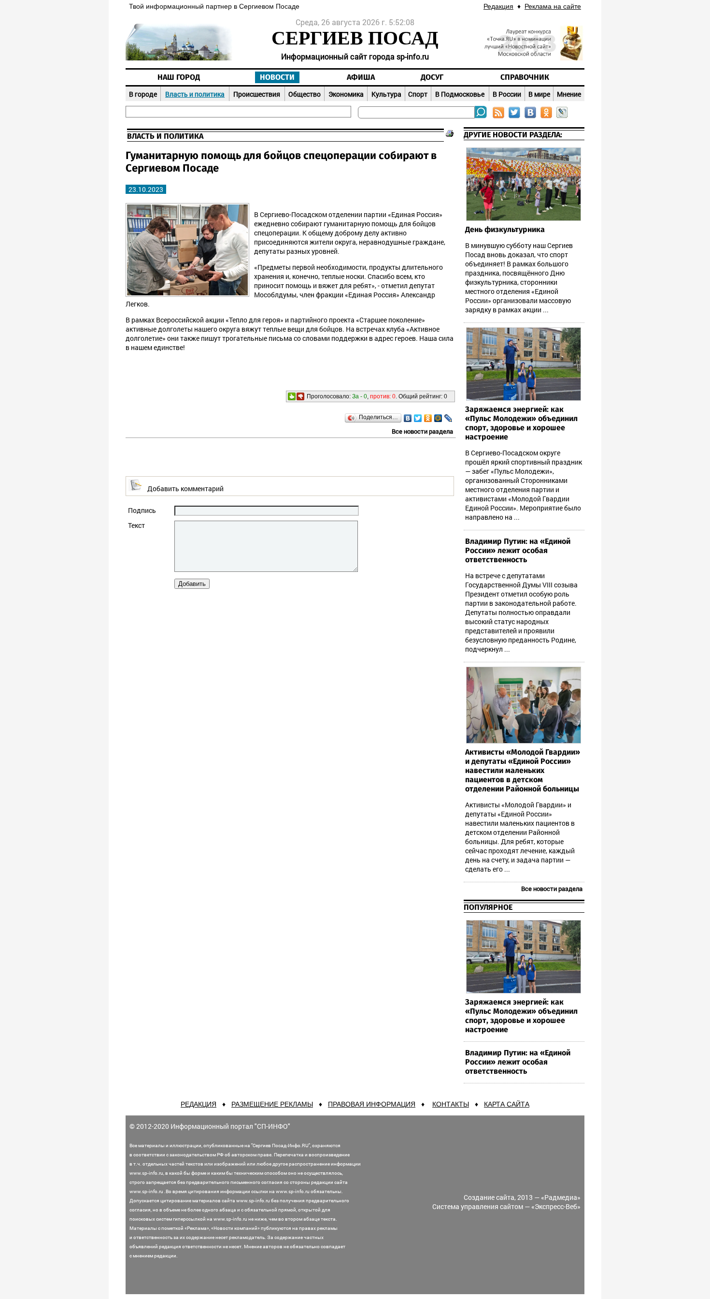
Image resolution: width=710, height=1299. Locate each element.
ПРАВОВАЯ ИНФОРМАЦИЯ (371, 1104)
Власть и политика (195, 94)
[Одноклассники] (428, 418)
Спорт (417, 94)
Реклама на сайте (553, 6)
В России (507, 94)
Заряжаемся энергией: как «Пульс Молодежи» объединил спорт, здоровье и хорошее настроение (521, 423)
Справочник (524, 77)
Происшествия (256, 94)
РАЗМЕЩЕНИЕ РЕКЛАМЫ (272, 1104)
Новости (277, 77)
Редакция (498, 6)
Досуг (432, 77)
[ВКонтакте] (408, 418)
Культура (386, 94)
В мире (539, 94)
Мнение (569, 94)
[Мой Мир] (438, 418)
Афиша (361, 77)
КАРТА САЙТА (506, 1104)
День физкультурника (505, 230)
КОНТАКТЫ (450, 1104)
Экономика (346, 94)
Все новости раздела (422, 431)
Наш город (178, 77)
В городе (143, 94)
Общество (304, 94)
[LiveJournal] (448, 418)
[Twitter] (418, 418)
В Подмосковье (459, 94)
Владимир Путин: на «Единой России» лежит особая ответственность (517, 551)
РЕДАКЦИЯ (198, 1104)
